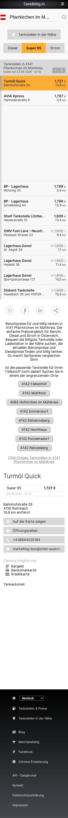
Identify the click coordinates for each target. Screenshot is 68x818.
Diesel (12, 48)
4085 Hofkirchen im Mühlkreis (34, 402)
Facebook (26, 752)
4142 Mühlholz (34, 393)
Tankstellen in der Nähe (37, 35)
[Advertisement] (34, 143)
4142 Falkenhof (34, 384)
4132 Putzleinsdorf (34, 439)
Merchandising (29, 742)
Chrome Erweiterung (33, 762)
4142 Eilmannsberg (34, 420)
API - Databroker (24, 775)
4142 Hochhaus (34, 430)
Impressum (20, 805)
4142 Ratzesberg (34, 448)
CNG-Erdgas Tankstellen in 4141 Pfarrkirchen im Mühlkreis (34, 460)
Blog (22, 732)
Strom (55, 48)
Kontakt (17, 785)
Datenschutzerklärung (28, 795)
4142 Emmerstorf (34, 411)
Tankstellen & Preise (33, 708)
